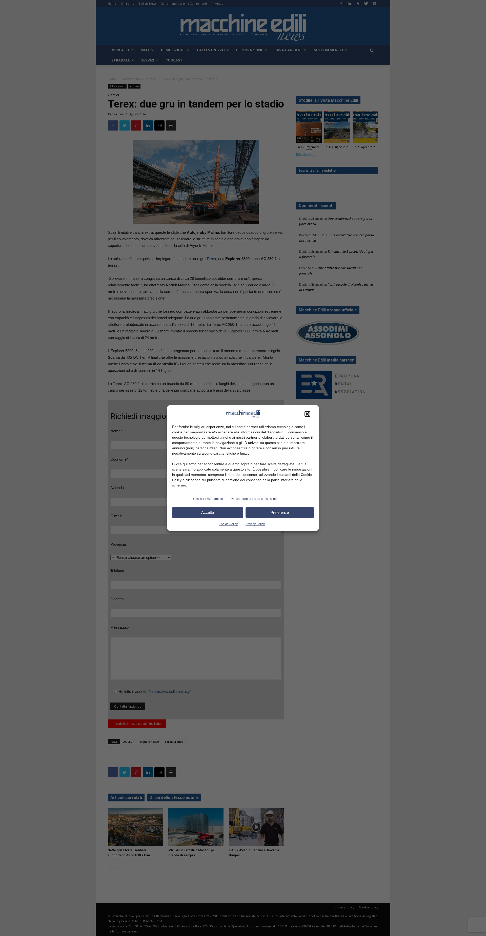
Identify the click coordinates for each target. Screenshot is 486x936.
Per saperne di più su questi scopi (254, 498)
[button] (307, 413)
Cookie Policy (228, 524)
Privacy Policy (255, 524)
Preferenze (280, 512)
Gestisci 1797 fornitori (208, 498)
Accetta (207, 512)
